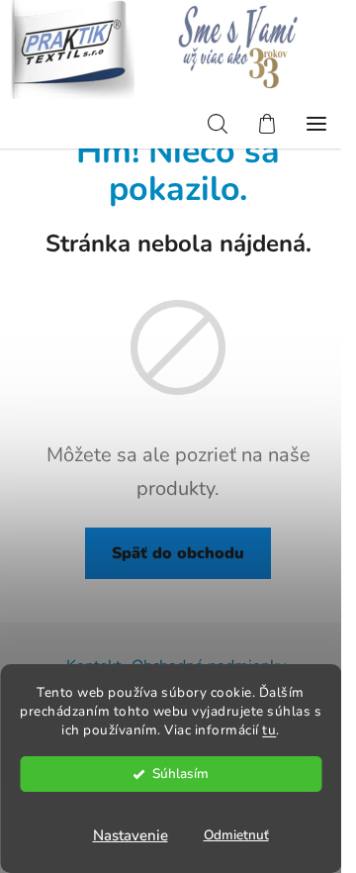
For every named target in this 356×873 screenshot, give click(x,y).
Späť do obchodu (178, 553)
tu (269, 730)
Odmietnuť (236, 834)
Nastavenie (130, 835)
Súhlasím (180, 773)
